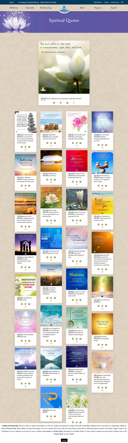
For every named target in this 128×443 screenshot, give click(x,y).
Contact (106, 2)
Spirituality (30, 8)
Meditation (14, 8)
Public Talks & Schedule (48, 2)
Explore (114, 8)
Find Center (115, 2)
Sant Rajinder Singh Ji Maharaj (29, 2)
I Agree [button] (64, 440)
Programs (98, 8)
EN (122, 2)
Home (11, 2)
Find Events (98, 2)
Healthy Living (46, 8)
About (82, 8)
